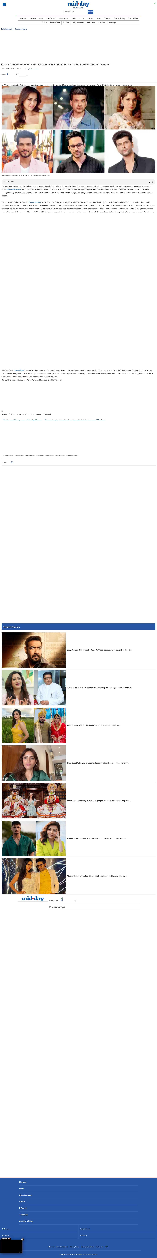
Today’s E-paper (78, 7)
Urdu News (5, 1235)
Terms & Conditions (87, 1247)
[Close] (22, 1239)
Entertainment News (72, 455)
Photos (90, 18)
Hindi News (5, 1229)
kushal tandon (49, 455)
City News (102, 22)
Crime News (91, 22)
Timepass (108, 18)
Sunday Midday (26, 1221)
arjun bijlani (40, 455)
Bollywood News (78, 22)
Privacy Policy (74, 1247)
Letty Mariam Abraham (32, 69)
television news (60, 455)
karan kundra (19, 455)
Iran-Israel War (55, 22)
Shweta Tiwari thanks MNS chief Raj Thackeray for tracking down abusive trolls (99, 688)
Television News (21, 29)
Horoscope (112, 22)
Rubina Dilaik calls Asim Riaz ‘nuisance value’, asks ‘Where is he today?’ (96, 838)
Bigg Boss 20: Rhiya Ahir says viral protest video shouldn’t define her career (98, 763)
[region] (78, 47)
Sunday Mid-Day (119, 18)
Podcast (98, 18)
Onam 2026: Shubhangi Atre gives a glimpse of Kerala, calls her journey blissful (99, 801)
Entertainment (50, 18)
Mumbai (33, 18)
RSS (106, 1247)
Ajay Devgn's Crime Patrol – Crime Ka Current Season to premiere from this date (99, 650)
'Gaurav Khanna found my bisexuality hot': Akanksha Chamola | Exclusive (97, 876)
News (41, 18)
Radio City (83, 1235)
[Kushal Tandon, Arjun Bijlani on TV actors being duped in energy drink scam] (11, 1246)
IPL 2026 (44, 22)
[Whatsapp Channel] (16, 79)
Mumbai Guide (133, 18)
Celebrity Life (63, 18)
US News (66, 22)
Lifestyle (81, 18)
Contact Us (99, 1247)
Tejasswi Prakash (8, 455)
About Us (51, 1247)
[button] (14, 4)
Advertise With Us (62, 1247)
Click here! (101, 420)
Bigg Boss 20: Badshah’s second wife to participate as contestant (93, 725)
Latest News (23, 18)
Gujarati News (85, 1229)
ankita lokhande (30, 455)
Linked (14, 74)
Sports (73, 18)
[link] (5, 1239)
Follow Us (24, 74)
